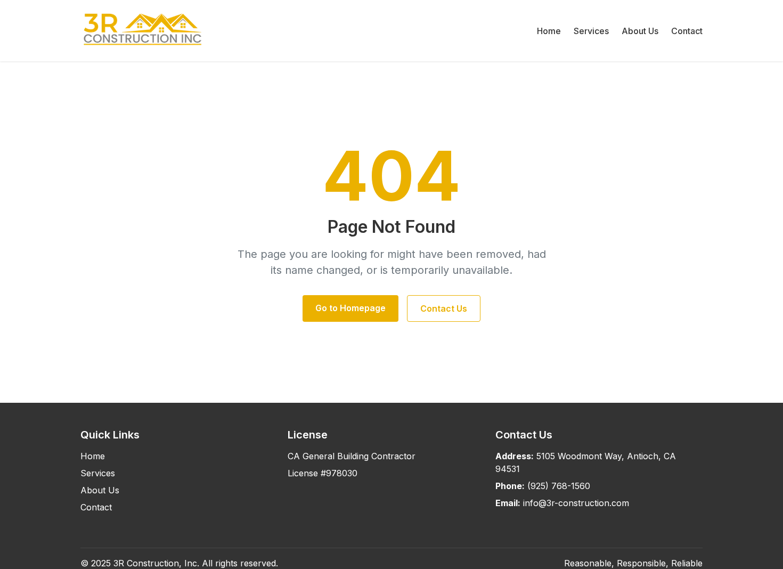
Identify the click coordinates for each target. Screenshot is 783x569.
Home (549, 31)
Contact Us (443, 308)
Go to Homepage (350, 308)
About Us (640, 31)
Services (591, 31)
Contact (687, 31)
